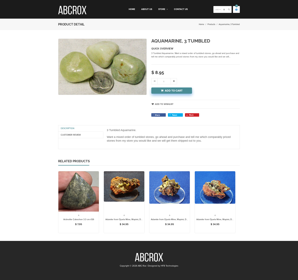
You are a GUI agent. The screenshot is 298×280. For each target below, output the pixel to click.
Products (211, 24)
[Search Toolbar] (229, 9)
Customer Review (71, 135)
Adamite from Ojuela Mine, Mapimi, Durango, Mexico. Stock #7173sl (228, 219)
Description (67, 128)
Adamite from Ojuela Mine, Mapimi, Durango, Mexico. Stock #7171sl (137, 219)
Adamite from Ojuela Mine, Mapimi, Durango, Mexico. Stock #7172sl (183, 219)
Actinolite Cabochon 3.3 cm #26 (78, 219)
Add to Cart (174, 90)
